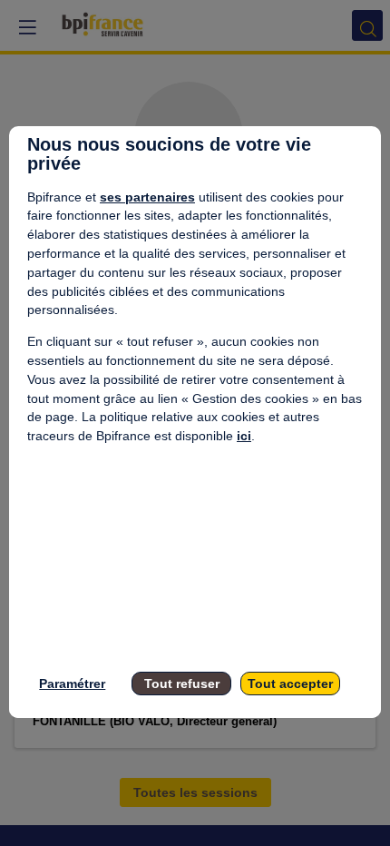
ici (244, 435)
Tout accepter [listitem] (290, 683)
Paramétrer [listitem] (72, 683)
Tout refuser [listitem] (181, 683)
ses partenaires (147, 197)
